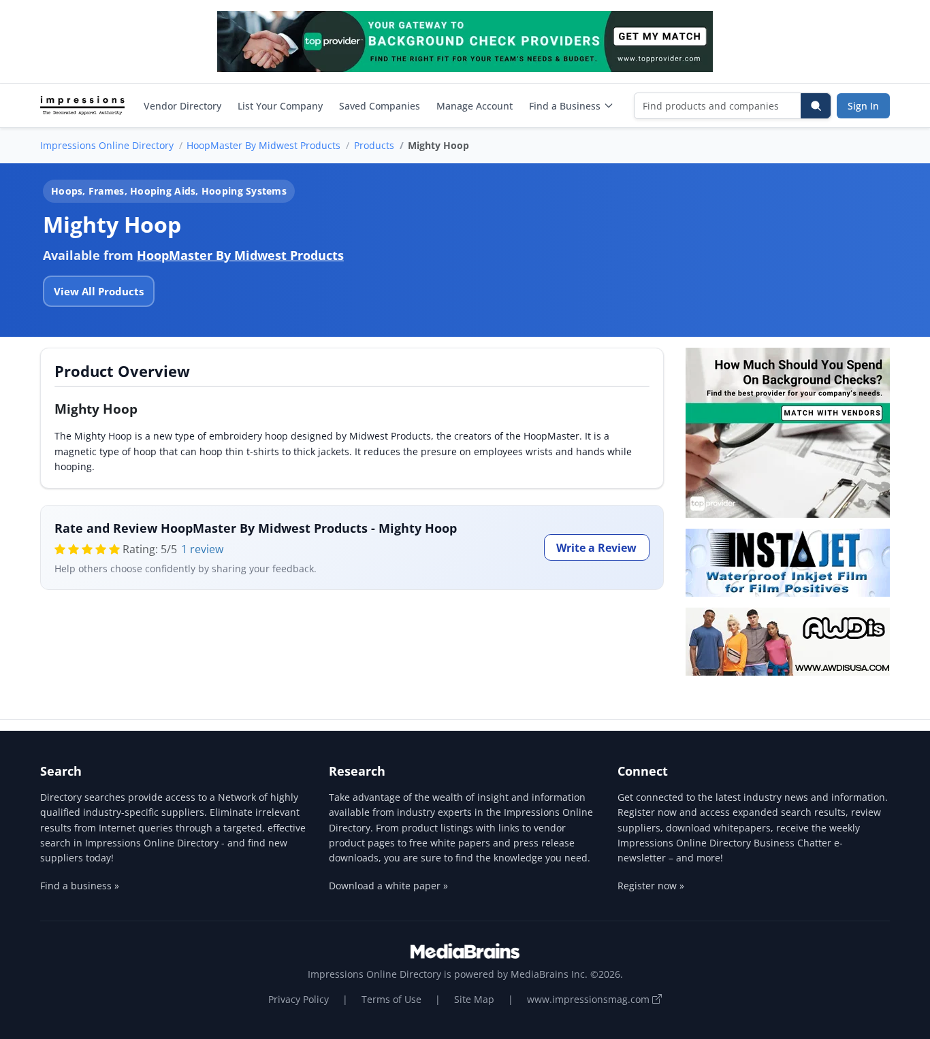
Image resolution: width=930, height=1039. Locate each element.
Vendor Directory (182, 105)
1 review (202, 549)
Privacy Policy (298, 999)
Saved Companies (379, 105)
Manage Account (474, 105)
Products (374, 145)
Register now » (651, 885)
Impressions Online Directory (107, 145)
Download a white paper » (388, 885)
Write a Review (596, 547)
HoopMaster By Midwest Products (263, 145)
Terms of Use (391, 999)
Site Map (474, 999)
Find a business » (79, 885)
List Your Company (280, 105)
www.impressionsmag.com (589, 999)
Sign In (863, 105)
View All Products (99, 291)
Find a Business (564, 105)
